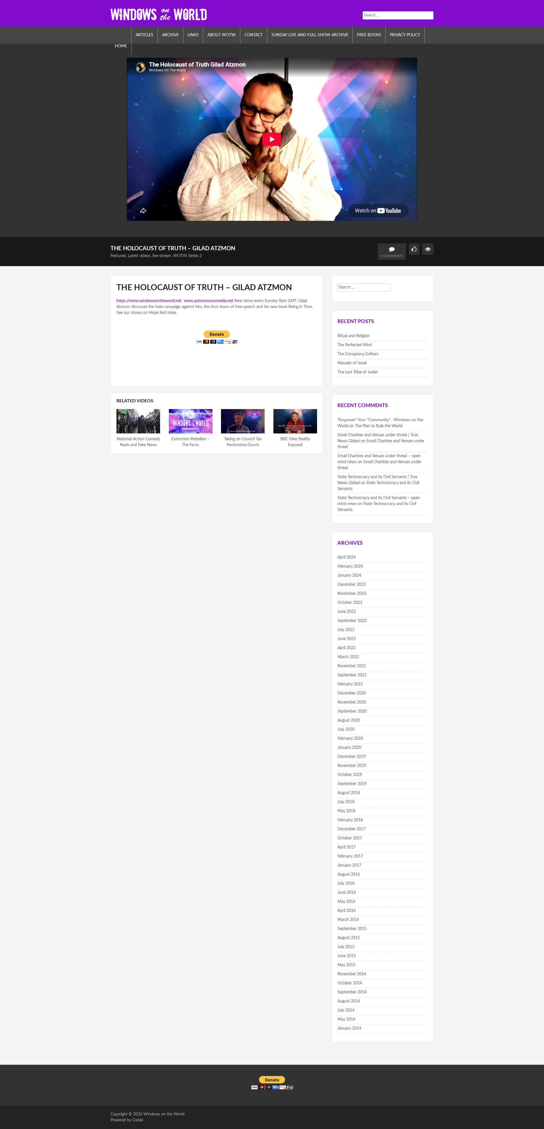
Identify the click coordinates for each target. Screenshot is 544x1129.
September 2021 (352, 675)
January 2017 (349, 865)
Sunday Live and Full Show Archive (309, 35)
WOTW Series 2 (187, 256)
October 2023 (349, 603)
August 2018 (348, 793)
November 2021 (351, 666)
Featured (118, 256)
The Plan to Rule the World (378, 426)
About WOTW (221, 35)
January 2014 (349, 1028)
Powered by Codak (126, 1120)
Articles (144, 35)
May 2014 (346, 1019)
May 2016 (346, 902)
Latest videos (139, 256)
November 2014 (351, 974)
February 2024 (350, 566)
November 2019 (351, 766)
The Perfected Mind (354, 345)
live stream (161, 256)
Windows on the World (163, 1114)
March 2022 (348, 657)
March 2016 (348, 920)
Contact (254, 35)
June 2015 (346, 956)
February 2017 (350, 856)
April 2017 (346, 847)
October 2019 (349, 775)
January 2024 (349, 576)
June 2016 (346, 893)
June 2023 (346, 612)
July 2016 (345, 884)
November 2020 (351, 702)
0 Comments (392, 256)
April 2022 (346, 648)
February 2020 (350, 739)
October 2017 (349, 838)
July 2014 (345, 1010)
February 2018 (350, 820)
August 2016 (348, 874)
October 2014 (349, 983)
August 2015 (348, 938)
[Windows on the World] (158, 14)
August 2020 (348, 720)
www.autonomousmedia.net (208, 301)
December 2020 (351, 693)
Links (193, 35)
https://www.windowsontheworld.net (149, 301)
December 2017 (351, 829)
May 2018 (346, 811)
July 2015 (345, 947)
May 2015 (346, 965)
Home (121, 46)
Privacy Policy (405, 35)
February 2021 (350, 684)
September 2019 (352, 784)
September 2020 (352, 711)
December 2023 (351, 585)
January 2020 (349, 748)
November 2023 (351, 594)
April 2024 (346, 557)
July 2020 (345, 730)
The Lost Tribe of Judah (357, 372)
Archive (170, 35)
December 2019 (351, 757)
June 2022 (346, 639)
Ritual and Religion (353, 336)
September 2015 (352, 929)
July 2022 (345, 630)
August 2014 (348, 1001)
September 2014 (352, 992)
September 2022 (352, 621)
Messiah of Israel (352, 363)
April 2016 (346, 911)
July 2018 (345, 802)
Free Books (369, 35)
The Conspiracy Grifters (358, 354)
